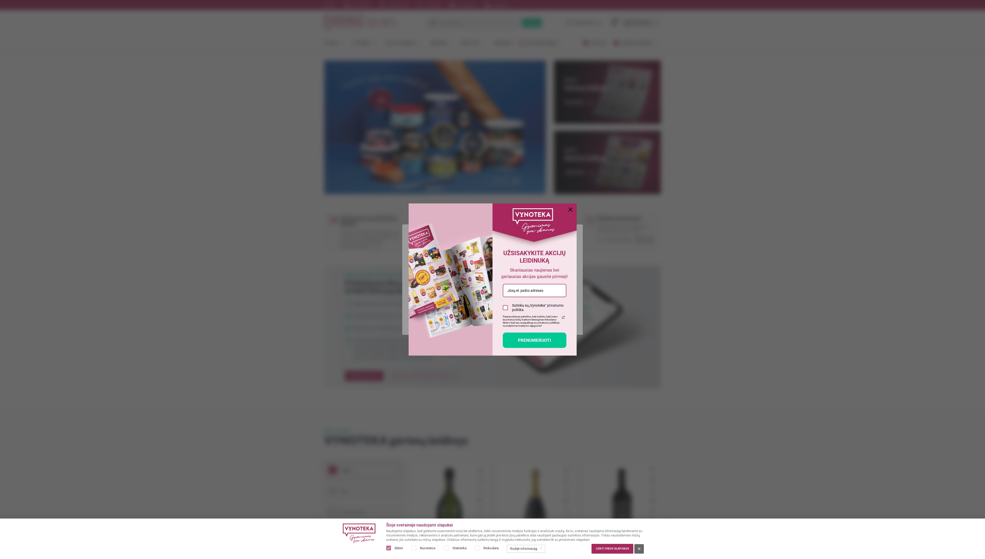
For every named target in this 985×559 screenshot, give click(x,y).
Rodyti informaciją (523, 549)
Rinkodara (491, 548)
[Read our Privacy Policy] (563, 317)
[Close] (570, 209)
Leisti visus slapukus (612, 548)
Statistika (459, 548)
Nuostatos (428, 548)
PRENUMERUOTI (534, 340)
